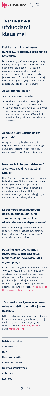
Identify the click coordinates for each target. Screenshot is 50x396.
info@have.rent (16, 328)
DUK (4, 351)
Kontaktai (7, 378)
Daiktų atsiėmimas (12, 341)
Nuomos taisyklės (12, 357)
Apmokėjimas (10, 346)
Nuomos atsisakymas (14, 368)
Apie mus (7, 373)
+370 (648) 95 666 (29, 325)
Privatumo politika (12, 362)
